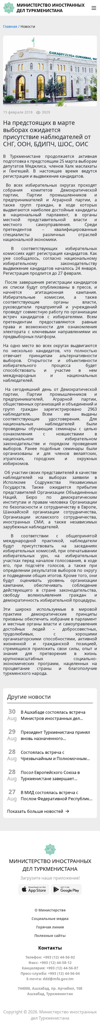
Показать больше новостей (35, 811)
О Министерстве (50, 910)
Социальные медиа (50, 918)
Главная (10, 26)
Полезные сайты (50, 935)
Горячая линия (50, 927)
